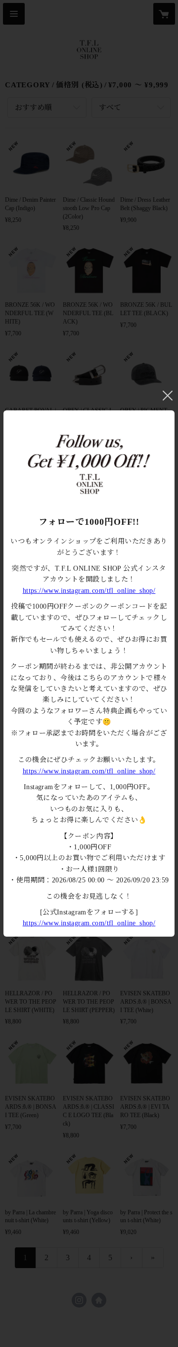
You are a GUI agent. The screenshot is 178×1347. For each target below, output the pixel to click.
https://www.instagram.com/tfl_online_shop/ (89, 590)
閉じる (168, 395)
